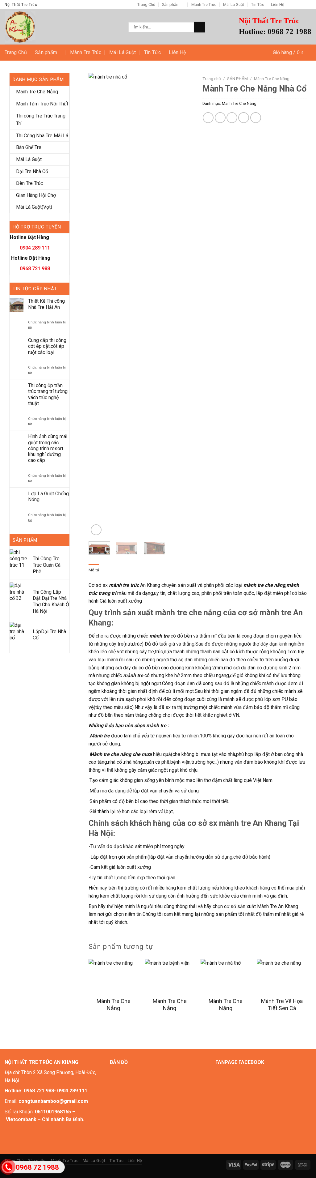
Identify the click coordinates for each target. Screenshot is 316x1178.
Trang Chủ (146, 4)
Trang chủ (211, 78)
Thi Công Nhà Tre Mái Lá (42, 136)
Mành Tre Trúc (203, 4)
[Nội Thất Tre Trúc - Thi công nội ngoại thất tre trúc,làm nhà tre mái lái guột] (62, 27)
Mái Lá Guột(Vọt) (34, 207)
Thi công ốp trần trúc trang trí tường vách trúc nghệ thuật (48, 394)
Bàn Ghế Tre (28, 147)
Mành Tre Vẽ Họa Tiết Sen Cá (282, 1004)
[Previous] (98, 304)
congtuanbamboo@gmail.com (53, 1101)
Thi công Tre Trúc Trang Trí (40, 120)
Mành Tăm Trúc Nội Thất (42, 104)
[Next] (183, 304)
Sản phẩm (171, 4)
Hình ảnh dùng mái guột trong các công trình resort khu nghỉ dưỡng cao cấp (47, 448)
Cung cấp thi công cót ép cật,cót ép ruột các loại (47, 346)
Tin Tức (257, 4)
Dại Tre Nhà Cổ (32, 171)
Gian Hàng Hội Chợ (36, 195)
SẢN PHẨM (237, 78)
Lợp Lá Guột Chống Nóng (48, 496)
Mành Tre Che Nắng (37, 92)
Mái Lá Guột (233, 4)
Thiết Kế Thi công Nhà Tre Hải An (46, 304)
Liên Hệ (277, 4)
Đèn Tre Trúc (29, 183)
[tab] (94, 570)
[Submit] (199, 27)
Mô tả (94, 570)
